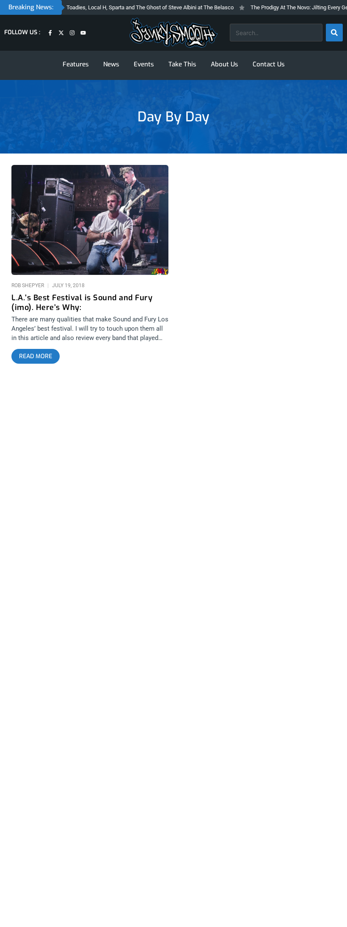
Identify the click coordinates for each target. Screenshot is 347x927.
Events (144, 64)
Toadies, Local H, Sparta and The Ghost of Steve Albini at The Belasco (142, 7)
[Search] (334, 32)
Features (76, 64)
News (111, 64)
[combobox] (276, 32)
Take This (182, 64)
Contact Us (269, 64)
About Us (224, 64)
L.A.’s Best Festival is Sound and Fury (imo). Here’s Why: (81, 303)
